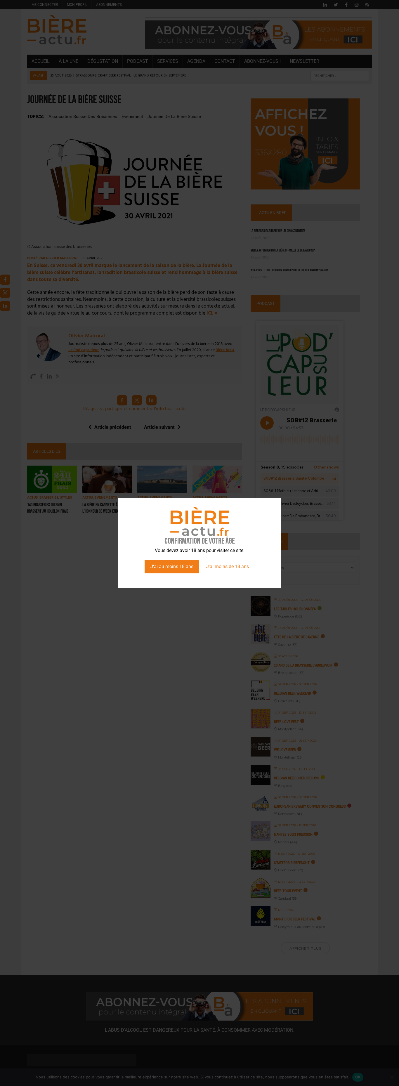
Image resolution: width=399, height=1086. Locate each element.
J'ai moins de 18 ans (227, 566)
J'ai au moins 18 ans (171, 566)
